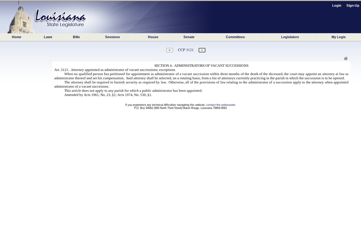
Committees (235, 37)
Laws (48, 37)
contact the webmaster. (221, 104)
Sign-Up (352, 5)
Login (336, 5)
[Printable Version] (345, 59)
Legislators (290, 37)
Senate (188, 37)
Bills (76, 37)
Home (16, 37)
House (153, 37)
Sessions (112, 37)
